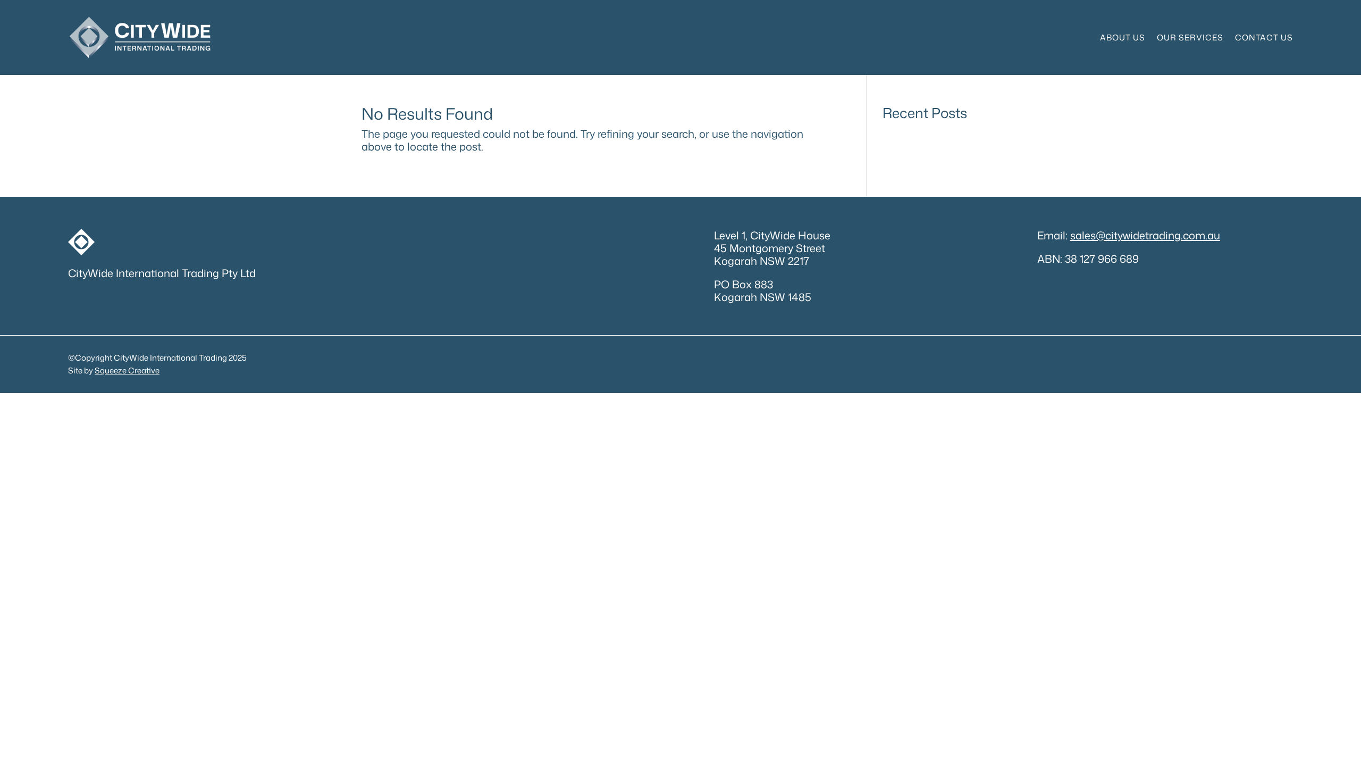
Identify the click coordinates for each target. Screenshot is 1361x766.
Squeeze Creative (127, 370)
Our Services (1190, 37)
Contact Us (1264, 37)
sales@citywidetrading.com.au (1145, 235)
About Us (1122, 37)
